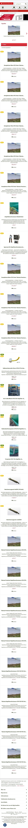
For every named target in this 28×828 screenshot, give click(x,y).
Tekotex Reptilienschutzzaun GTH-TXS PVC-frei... (14, 36)
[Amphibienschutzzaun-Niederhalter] (14, 208)
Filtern (4, 44)
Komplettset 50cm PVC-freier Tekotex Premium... (14, 186)
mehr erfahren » (20, 785)
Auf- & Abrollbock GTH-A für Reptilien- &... (14, 398)
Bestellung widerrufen (7, 3)
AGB (11, 814)
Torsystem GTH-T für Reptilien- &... (14, 459)
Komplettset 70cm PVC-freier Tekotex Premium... (14, 307)
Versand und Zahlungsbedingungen (8, 813)
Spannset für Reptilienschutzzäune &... (14, 247)
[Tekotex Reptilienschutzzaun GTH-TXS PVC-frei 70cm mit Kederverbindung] (14, 723)
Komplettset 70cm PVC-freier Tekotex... (14, 126)
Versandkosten (21, 816)
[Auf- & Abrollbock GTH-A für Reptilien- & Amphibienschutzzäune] (14, 390)
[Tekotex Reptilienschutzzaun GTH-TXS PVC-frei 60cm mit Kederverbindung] (14, 693)
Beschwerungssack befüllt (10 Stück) (14, 489)
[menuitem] (3, 8)
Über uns (16, 812)
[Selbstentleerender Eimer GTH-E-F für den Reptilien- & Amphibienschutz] (14, 360)
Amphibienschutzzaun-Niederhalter (14, 216)
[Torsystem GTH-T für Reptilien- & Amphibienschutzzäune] (14, 450)
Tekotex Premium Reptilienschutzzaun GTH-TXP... (14, 550)
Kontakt (20, 812)
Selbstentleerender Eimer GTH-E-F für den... (14, 368)
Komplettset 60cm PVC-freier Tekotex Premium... (14, 277)
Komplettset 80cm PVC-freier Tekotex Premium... (14, 338)
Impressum (15, 814)
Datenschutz (24, 813)
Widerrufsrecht (18, 813)
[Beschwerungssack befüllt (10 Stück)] (14, 481)
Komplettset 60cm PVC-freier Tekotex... (14, 95)
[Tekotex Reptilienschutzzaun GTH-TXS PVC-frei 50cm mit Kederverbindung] (14, 30)
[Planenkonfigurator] (14, 17)
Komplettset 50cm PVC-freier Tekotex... (14, 65)
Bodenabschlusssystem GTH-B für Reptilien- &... (14, 429)
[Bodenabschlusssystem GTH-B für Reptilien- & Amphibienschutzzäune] (14, 420)
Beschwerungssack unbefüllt (14, 519)
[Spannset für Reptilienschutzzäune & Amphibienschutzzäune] (14, 238)
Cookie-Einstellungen (10, 812)
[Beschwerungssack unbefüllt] (14, 511)
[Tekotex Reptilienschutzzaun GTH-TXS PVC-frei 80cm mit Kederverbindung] (14, 753)
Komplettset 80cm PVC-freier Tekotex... (14, 156)
